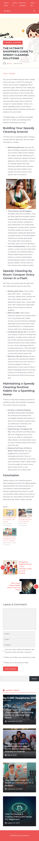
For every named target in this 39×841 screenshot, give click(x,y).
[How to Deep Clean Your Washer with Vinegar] (9, 513)
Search (34, 679)
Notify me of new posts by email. (16, 663)
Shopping (17, 42)
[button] (34, 11)
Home (5, 73)
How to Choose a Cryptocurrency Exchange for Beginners (18, 816)
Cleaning (8, 42)
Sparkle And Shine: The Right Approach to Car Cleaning (25, 519)
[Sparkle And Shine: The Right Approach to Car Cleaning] (25, 513)
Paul (10, 63)
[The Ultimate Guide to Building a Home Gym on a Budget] (9, 532)
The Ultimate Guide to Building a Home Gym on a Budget (9, 539)
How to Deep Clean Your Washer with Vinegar (9, 519)
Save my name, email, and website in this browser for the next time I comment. (19, 650)
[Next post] (36, 586)
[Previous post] (3, 567)
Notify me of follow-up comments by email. (20, 657)
